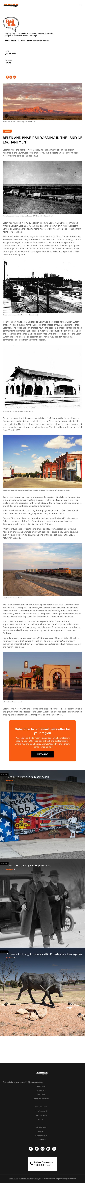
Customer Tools (41, 1107)
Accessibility (41, 1090)
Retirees (41, 1119)
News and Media (41, 1115)
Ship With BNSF (41, 1127)
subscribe (42, 754)
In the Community (41, 1111)
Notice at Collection (26, 1179)
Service (13, 40)
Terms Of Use (13, 1179)
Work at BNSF (41, 1140)
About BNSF (41, 1086)
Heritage (46, 40)
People (29, 40)
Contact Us (41, 1095)
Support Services (41, 1136)
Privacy (36, 1179)
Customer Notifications (41, 1099)
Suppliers (41, 1131)
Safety (7, 40)
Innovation (21, 40)
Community (37, 40)
